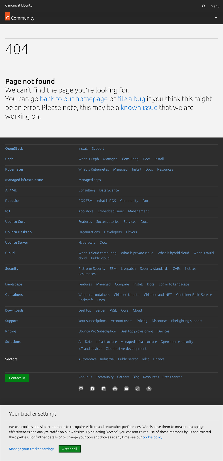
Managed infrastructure (24, 180)
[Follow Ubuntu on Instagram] (115, 389)
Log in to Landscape (174, 284)
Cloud (10, 253)
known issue (139, 107)
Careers (123, 377)
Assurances (87, 274)
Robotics (12, 201)
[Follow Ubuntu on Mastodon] (81, 389)
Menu (215, 6)
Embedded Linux (111, 211)
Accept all (69, 449)
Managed (110, 159)
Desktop (84, 310)
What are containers (94, 295)
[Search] (203, 6)
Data (88, 342)
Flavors (131, 232)
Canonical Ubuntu (18, 5)
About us (85, 377)
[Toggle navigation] (216, 17)
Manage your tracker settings (31, 449)
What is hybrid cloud (173, 253)
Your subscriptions (92, 321)
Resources (165, 169)
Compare (122, 284)
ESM (113, 268)
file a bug (131, 98)
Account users (121, 321)
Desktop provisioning (136, 331)
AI (79, 342)
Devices (163, 331)
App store (85, 211)
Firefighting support (186, 321)
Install (83, 148)
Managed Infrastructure (138, 342)
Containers (14, 295)
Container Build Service (194, 295)
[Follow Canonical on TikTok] (138, 389)
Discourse (159, 321)
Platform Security (91, 268)
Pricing (142, 321)
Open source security (176, 342)
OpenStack (14, 148)
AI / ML (11, 190)
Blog (136, 377)
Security (11, 268)
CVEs (177, 268)
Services (130, 221)
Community (129, 201)
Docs (146, 159)
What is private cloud (137, 253)
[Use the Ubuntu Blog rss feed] (149, 389)
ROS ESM (85, 201)
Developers (113, 232)
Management (138, 211)
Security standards (154, 268)
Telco (145, 359)
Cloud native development (126, 348)
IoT (7, 211)
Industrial (107, 359)
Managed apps (89, 180)
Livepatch (128, 268)
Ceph (9, 159)
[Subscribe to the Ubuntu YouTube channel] (127, 389)
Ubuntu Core (15, 221)
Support (98, 148)
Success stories (107, 221)
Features (85, 221)
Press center (172, 377)
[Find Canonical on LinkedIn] (104, 389)
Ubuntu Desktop (18, 232)
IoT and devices (90, 348)
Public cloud (100, 258)
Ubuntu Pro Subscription (97, 331)
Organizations (89, 232)
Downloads (14, 310)
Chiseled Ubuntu (127, 295)
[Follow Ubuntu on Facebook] (93, 389)
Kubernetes (14, 169)
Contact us (17, 378)
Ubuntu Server (16, 242)
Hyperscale (86, 242)
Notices (190, 268)
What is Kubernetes (93, 169)
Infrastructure (106, 342)
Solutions (12, 342)
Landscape (13, 284)
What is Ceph (88, 159)
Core (124, 310)
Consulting (130, 159)
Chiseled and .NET (158, 295)
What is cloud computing (97, 253)
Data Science (109, 190)
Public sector (128, 359)
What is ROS (106, 201)
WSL (113, 310)
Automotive (87, 359)
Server (101, 310)
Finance (159, 359)
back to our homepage (74, 98)
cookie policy (152, 437)
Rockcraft (85, 300)
